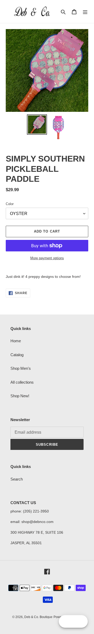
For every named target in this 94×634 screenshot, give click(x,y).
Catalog (17, 354)
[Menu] (85, 11)
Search (16, 479)
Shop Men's (20, 368)
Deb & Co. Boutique (38, 617)
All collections (22, 382)
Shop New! (19, 396)
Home (15, 341)
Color (10, 204)
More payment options (47, 258)
